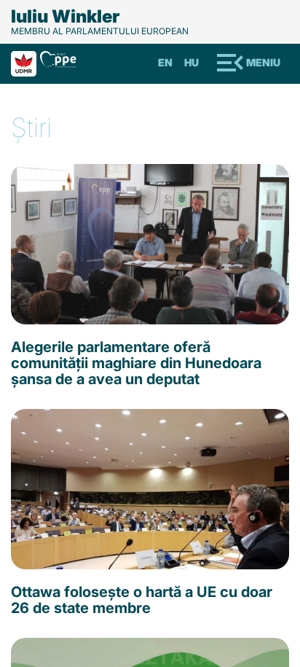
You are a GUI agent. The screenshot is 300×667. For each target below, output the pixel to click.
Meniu (263, 62)
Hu (191, 62)
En (165, 62)
